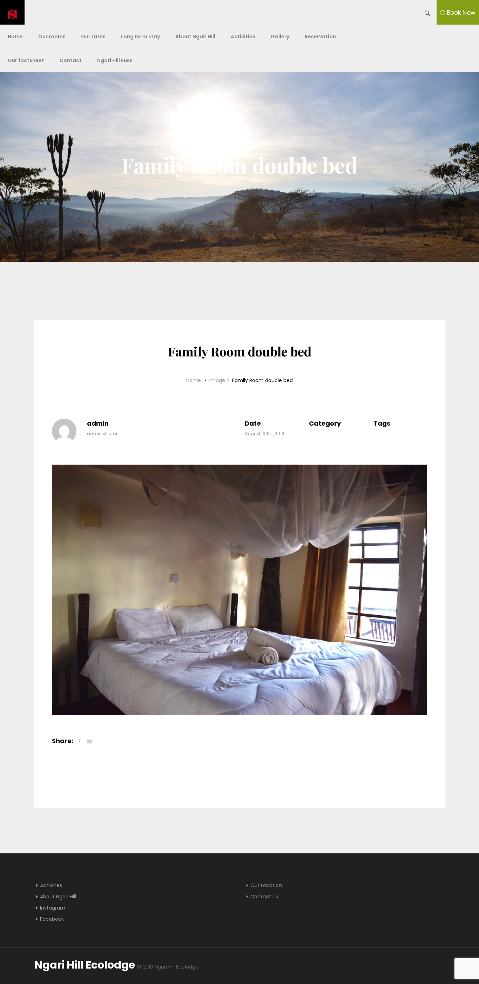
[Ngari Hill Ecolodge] (12, 12)
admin (98, 423)
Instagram (52, 907)
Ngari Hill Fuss (115, 60)
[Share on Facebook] (79, 741)
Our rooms (52, 36)
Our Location (266, 885)
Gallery (280, 36)
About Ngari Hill (195, 36)
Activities (243, 36)
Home (15, 36)
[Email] (89, 741)
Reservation (320, 36)
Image (217, 380)
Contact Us (264, 896)
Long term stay (140, 36)
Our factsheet (26, 60)
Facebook (52, 919)
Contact (71, 60)
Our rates (93, 36)
